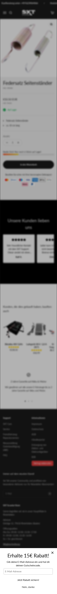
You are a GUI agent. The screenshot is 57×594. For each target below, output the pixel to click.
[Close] (52, 553)
